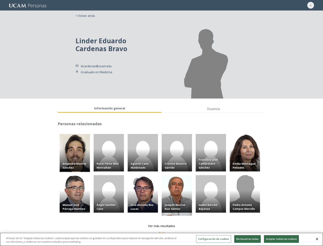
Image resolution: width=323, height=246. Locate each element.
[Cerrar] (317, 239)
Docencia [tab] (213, 109)
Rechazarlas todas (247, 239)
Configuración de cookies (213, 239)
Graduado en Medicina (96, 72)
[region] (161, 239)
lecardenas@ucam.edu (96, 66)
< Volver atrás (85, 16)
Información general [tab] (109, 108)
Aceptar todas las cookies (281, 239)
